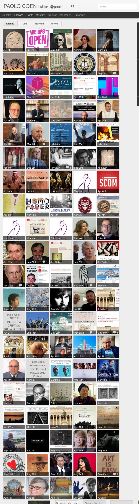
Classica (6, 15)
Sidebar (52, 15)
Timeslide (79, 15)
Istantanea (65, 15)
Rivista (29, 15)
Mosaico (40, 15)
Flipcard (18, 15)
